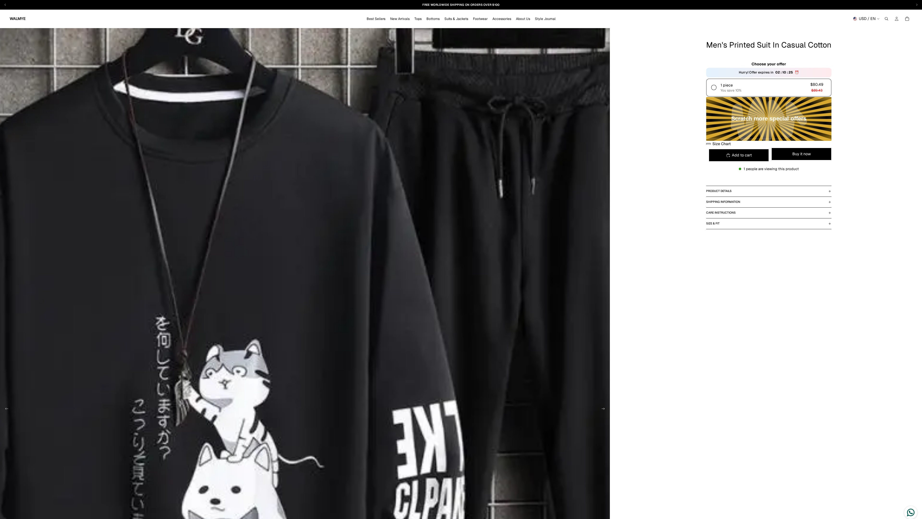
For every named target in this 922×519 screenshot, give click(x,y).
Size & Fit (713, 223)
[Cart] (907, 18)
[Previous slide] (5, 409)
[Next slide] (604, 409)
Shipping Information (723, 202)
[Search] (886, 18)
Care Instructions (721, 213)
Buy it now (801, 153)
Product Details (719, 191)
